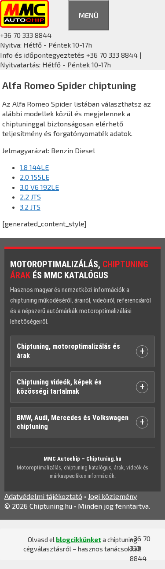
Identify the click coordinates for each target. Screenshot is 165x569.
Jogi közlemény (112, 496)
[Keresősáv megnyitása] (58, 14)
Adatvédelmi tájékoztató (43, 496)
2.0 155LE (34, 177)
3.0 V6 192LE (39, 187)
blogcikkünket (78, 539)
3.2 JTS (30, 207)
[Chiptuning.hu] (24, 25)
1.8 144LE (34, 167)
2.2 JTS (30, 196)
